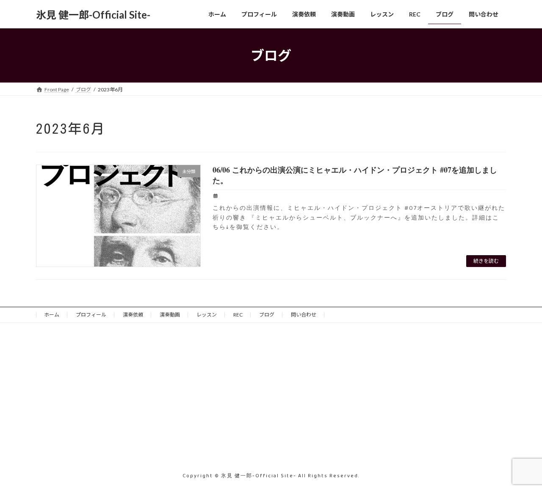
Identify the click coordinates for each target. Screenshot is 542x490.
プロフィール (91, 314)
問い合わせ (303, 314)
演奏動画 (170, 314)
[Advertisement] (110, 402)
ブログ (266, 314)
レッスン (206, 314)
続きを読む (486, 261)
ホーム (51, 314)
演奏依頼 (133, 314)
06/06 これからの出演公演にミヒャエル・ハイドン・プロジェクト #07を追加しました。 (355, 175)
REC (238, 314)
